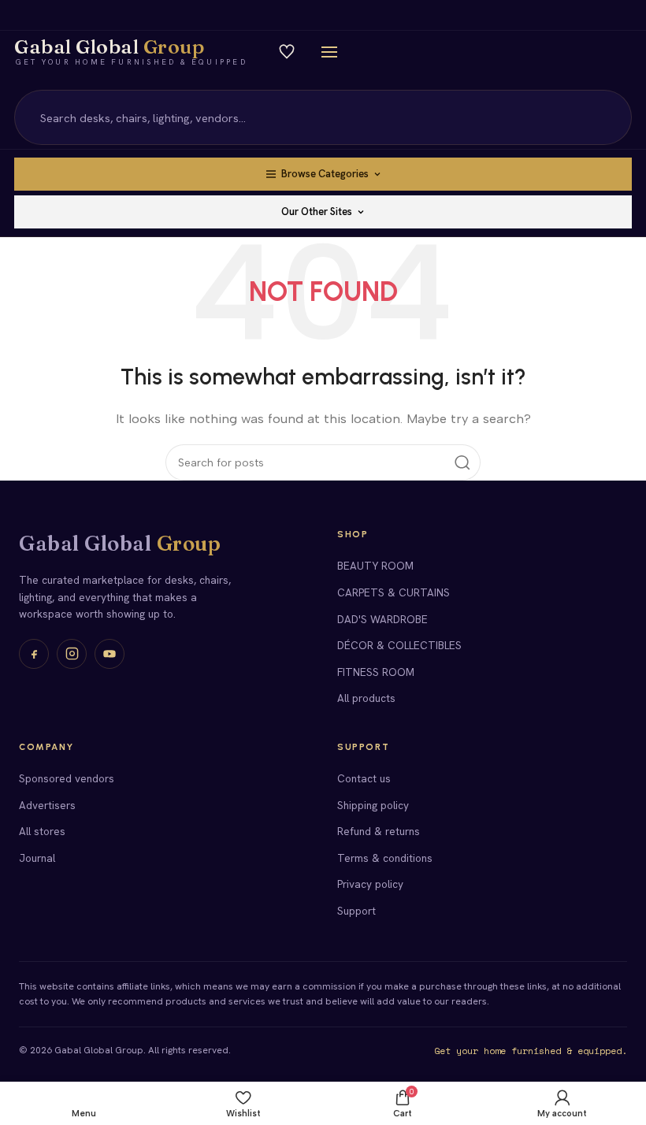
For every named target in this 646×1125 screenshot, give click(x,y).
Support (356, 911)
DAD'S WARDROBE (382, 619)
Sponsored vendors (66, 778)
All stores (42, 831)
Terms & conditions (385, 858)
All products (366, 698)
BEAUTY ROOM (375, 566)
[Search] (610, 117)
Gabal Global (120, 543)
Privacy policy (370, 884)
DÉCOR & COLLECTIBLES (399, 645)
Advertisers (47, 805)
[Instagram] (72, 654)
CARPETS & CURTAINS (393, 592)
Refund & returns (378, 831)
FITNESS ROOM (375, 672)
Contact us (364, 778)
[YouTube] (109, 654)
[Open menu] (329, 52)
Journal (37, 858)
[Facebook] (34, 654)
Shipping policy (373, 805)
